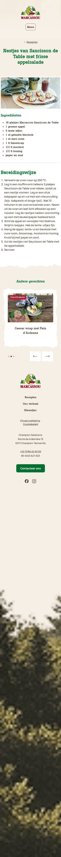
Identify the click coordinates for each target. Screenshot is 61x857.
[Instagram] (34, 481)
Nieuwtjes (30, 410)
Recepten (30, 397)
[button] (35, 356)
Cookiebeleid (30, 424)
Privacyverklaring (30, 420)
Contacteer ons (30, 468)
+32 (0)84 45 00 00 (30, 451)
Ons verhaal (30, 403)
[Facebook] (27, 481)
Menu (30, 27)
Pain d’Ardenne (18, 297)
